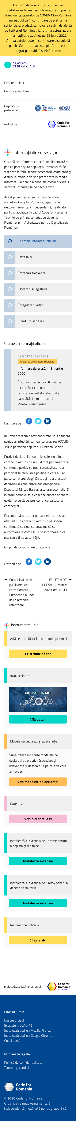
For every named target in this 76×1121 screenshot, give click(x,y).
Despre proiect (14, 82)
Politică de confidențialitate (23, 1062)
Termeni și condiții (16, 1067)
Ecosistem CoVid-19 (18, 1025)
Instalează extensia (38, 903)
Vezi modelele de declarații (38, 781)
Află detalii (38, 719)
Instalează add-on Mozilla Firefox (27, 1030)
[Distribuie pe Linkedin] (47, 421)
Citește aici (38, 940)
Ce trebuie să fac (38, 653)
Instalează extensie (38, 860)
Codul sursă (12, 1040)
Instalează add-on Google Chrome (28, 1035)
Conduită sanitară (16, 91)
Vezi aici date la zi (38, 818)
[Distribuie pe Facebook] (29, 421)
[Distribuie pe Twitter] (38, 421)
